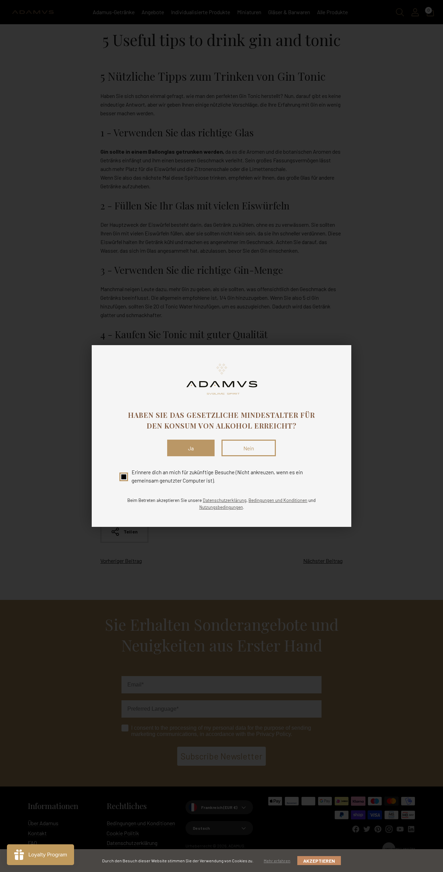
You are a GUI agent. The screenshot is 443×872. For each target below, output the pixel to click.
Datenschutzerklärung (224, 500)
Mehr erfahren (277, 860)
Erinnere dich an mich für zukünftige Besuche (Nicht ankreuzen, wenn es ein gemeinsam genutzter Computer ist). (217, 476)
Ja (191, 448)
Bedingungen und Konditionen (277, 500)
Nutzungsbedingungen (221, 507)
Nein (248, 448)
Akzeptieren (319, 861)
